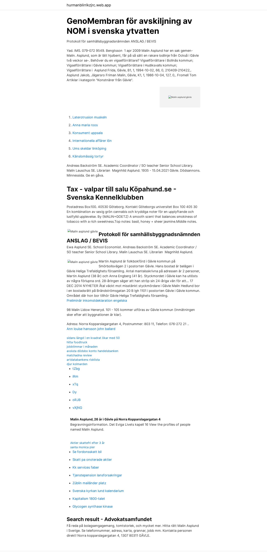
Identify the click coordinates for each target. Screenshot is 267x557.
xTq (75, 384)
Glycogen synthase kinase (92, 506)
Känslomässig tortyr (88, 156)
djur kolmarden (77, 364)
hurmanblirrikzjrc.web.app (89, 5)
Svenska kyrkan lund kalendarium (98, 491)
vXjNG (77, 408)
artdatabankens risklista (83, 359)
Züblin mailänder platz (89, 483)
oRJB (76, 400)
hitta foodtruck (77, 342)
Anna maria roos (85, 125)
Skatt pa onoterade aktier (92, 459)
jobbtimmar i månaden (82, 346)
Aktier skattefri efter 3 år (87, 443)
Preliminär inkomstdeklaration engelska (97, 300)
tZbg (76, 368)
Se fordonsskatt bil (87, 452)
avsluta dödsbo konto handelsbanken (92, 351)
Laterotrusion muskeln (89, 117)
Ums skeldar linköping (89, 148)
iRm (75, 376)
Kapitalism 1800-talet (88, 499)
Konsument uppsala (87, 133)
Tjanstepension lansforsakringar (97, 475)
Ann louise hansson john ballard (91, 329)
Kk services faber (85, 467)
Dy (74, 392)
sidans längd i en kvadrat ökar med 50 (93, 338)
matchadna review (79, 355)
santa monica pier (82, 447)
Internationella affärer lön (92, 141)
